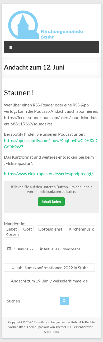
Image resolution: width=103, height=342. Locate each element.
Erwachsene (70, 249)
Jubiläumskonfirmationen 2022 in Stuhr (49, 267)
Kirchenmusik (81, 228)
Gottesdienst (50, 228)
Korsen (12, 234)
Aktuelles (51, 249)
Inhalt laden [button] (51, 201)
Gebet (11, 228)
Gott (27, 228)
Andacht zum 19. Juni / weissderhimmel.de (46, 283)
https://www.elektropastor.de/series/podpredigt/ (48, 173)
